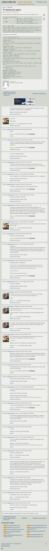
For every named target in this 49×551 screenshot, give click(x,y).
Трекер (28, 4)
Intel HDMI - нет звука (12, 527)
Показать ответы (13, 114)
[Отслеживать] (44, 19)
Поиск (32, 4)
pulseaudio (15, 11)
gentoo (11, 11)
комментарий (10, 129)
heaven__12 (13, 81)
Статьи (30, 2)
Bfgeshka (12, 123)
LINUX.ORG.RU (9, 2)
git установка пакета (11, 525)
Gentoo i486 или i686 (35, 534)
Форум (20, 4)
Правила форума (9, 543)
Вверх (46, 543)
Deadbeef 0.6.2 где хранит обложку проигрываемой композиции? (9, 93)
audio (8, 11)
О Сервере (3, 543)
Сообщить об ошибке (5, 544)
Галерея (25, 2)
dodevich (12, 431)
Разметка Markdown (17, 543)
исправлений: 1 (38, 397)
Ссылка (4, 88)
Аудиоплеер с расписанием (39, 93)
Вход (45, 2)
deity (11, 455)
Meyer (11, 300)
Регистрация (39, 2)
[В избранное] (44, 15)
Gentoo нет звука (13, 9)
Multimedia (9, 7)
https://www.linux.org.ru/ (5, 546)
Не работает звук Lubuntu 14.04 (37, 531)
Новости (20, 2)
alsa (5, 11)
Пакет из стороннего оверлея (14, 529)
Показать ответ (13, 125)
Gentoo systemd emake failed (37, 525)
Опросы (24, 4)
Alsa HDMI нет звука (35, 536)
